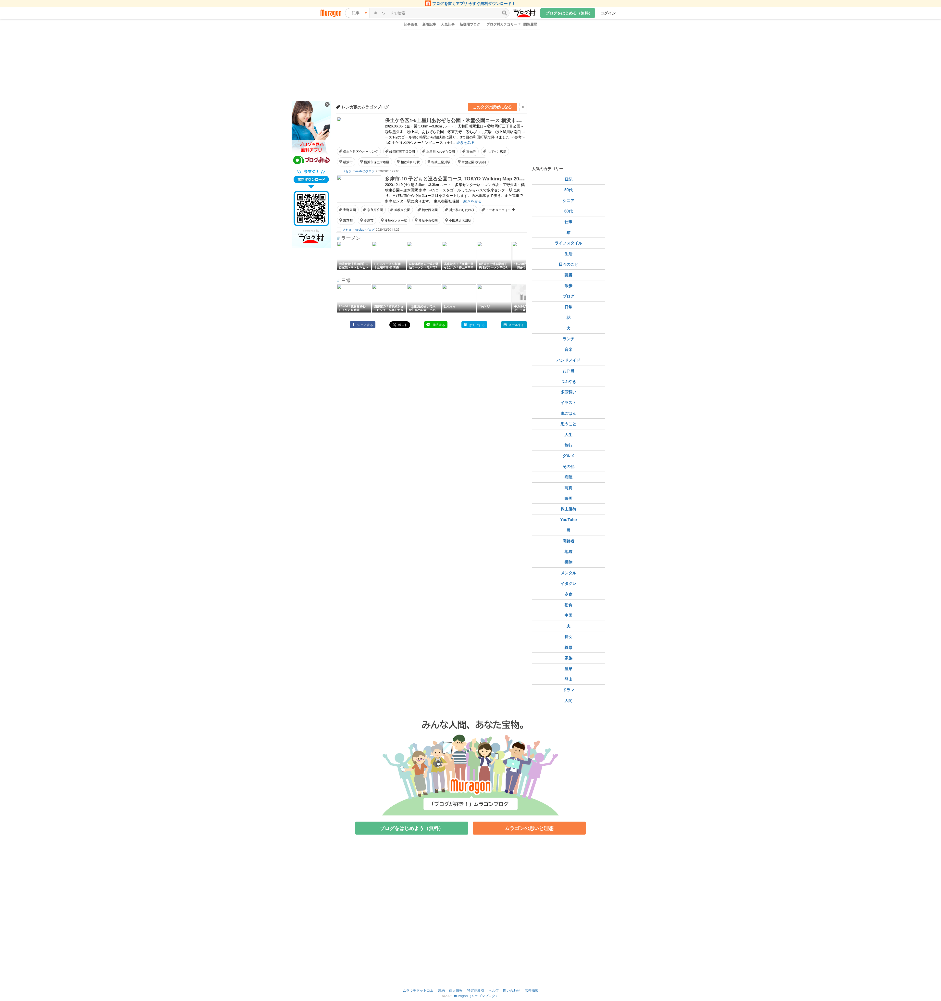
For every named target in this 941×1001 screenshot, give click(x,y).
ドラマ (568, 689)
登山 (568, 679)
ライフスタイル (568, 243)
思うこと (568, 423)
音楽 (568, 349)
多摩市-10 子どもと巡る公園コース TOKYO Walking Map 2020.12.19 (461, 178)
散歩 (568, 285)
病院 (568, 477)
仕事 (568, 221)
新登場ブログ (470, 24)
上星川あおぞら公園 (440, 151)
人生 (568, 434)
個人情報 (456, 990)
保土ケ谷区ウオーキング (360, 151)
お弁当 (568, 370)
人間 (568, 700)
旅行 (568, 445)
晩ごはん (568, 413)
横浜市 (348, 162)
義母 (568, 647)
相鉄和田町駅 (410, 162)
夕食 (568, 594)
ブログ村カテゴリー (501, 24)
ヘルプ (494, 990)
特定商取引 (475, 990)
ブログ (568, 296)
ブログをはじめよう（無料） (412, 827)
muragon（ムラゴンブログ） (476, 995)
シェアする (365, 324)
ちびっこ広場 (496, 151)
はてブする (477, 324)
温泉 (568, 668)
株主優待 (568, 509)
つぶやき (568, 381)
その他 (568, 466)
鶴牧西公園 (430, 209)
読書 (568, 274)
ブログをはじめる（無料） (569, 13)
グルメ (568, 455)
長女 (568, 636)
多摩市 (368, 220)
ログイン (608, 13)
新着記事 (429, 24)
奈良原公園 (375, 209)
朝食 (568, 604)
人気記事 (448, 24)
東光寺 (471, 151)
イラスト (568, 402)
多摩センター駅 (396, 220)
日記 (568, 179)
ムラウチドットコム (418, 990)
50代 (568, 189)
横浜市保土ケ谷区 (376, 162)
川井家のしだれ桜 (461, 209)
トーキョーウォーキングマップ (508, 209)
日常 (568, 307)
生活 (568, 253)
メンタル (568, 573)
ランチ (568, 338)
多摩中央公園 (428, 220)
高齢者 (568, 541)
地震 (568, 551)
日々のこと (568, 264)
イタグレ (568, 583)
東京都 (348, 220)
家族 (568, 658)
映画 (568, 498)
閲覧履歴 (530, 24)
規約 (441, 990)
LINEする (438, 324)
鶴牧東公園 (402, 209)
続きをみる (465, 142)
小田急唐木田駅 (460, 220)
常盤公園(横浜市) (474, 162)
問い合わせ (511, 990)
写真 (568, 487)
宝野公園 (349, 209)
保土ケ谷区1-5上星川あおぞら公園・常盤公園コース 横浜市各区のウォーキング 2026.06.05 (485, 120)
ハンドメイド (568, 360)
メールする (516, 324)
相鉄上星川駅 (440, 162)
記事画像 (411, 24)
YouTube (568, 519)
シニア (568, 200)
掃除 (568, 562)
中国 (568, 615)
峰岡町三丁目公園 (402, 151)
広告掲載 (531, 990)
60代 (568, 211)
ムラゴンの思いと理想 (529, 827)
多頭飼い (568, 392)
